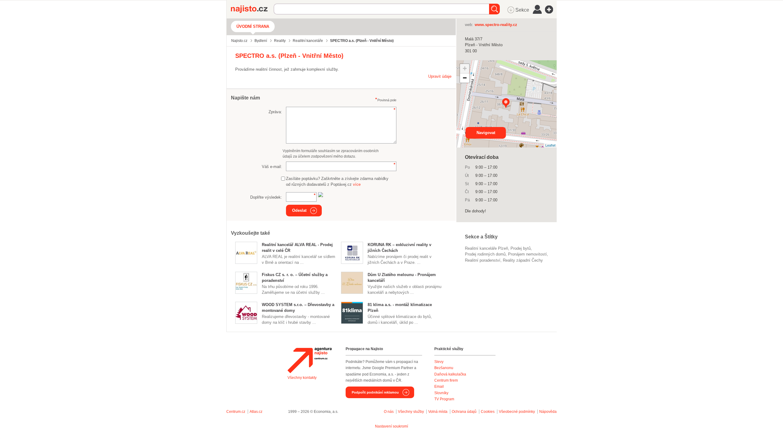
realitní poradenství (482, 260)
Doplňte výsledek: (266, 197)
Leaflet (550, 145)
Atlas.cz (256, 411)
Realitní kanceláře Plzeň (486, 248)
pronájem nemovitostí (527, 254)
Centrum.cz (235, 411)
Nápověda (548, 411)
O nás (389, 411)
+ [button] (465, 68)
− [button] (465, 78)
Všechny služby (411, 411)
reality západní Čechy (523, 260)
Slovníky (441, 393)
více (357, 184)
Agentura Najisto (310, 360)
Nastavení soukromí (391, 426)
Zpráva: (275, 112)
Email (439, 386)
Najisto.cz (252, 9)
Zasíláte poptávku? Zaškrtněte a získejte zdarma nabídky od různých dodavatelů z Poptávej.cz (337, 181)
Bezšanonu (443, 368)
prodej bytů (520, 248)
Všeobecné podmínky (517, 411)
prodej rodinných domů (485, 254)
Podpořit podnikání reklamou (375, 392)
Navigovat (486, 132)
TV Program (444, 399)
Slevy (438, 362)
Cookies (488, 411)
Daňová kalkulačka (450, 374)
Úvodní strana (252, 26)
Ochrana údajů (464, 411)
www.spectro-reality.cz (496, 24)
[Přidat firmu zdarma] (551, 9)
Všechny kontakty (302, 378)
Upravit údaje (439, 76)
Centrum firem (446, 380)
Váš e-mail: (272, 166)
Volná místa (437, 411)
